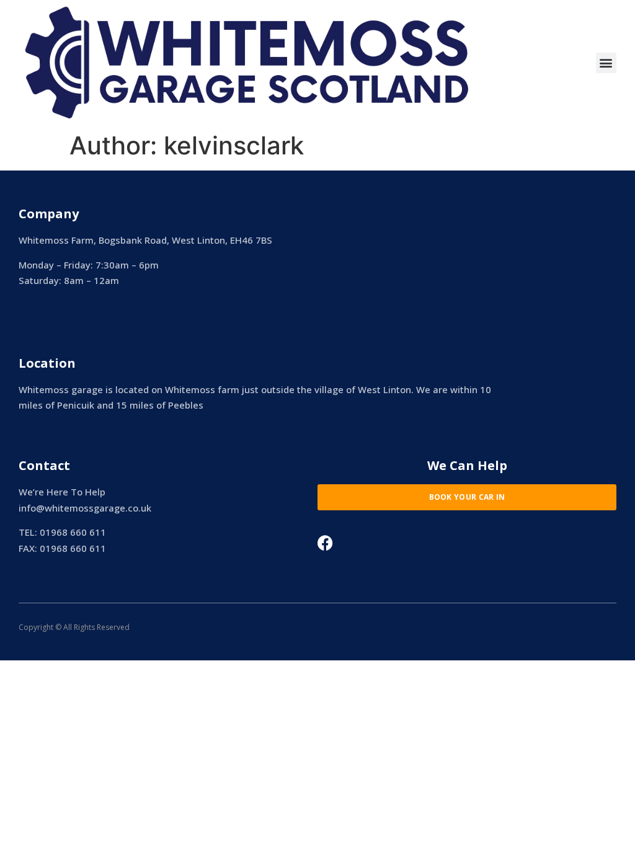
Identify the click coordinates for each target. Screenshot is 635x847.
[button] (606, 63)
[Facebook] (325, 543)
